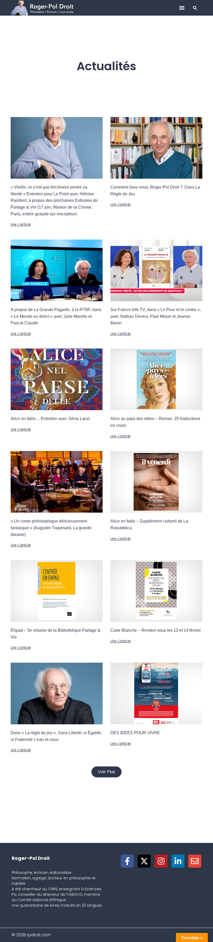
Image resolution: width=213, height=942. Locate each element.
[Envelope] (194, 861)
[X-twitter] (144, 861)
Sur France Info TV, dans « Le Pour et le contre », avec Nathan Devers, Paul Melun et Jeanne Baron (155, 316)
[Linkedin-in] (177, 861)
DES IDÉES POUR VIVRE (135, 733)
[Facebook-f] (127, 861)
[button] (181, 8)
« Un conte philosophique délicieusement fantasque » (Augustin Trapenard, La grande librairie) (51, 528)
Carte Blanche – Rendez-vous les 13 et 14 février (155, 630)
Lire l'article (21, 224)
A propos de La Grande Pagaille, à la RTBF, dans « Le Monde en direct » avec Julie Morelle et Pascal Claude (56, 316)
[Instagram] (161, 861)
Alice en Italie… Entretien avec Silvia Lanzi (50, 418)
